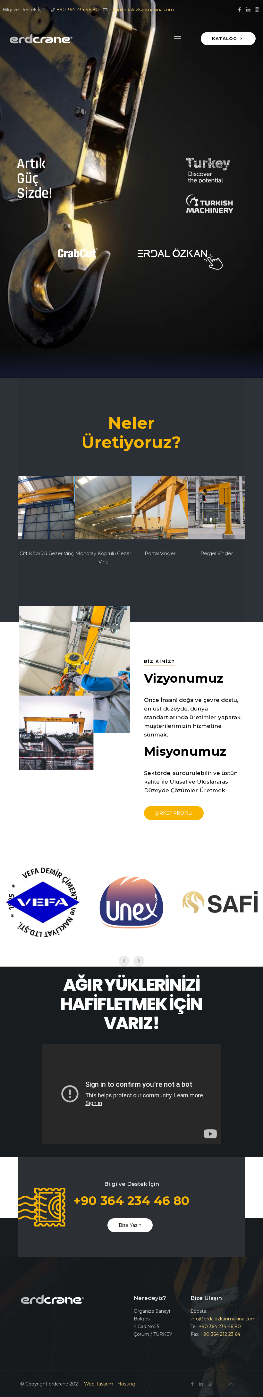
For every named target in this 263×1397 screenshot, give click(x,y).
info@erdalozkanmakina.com (141, 9)
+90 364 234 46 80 (78, 9)
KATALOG (225, 38)
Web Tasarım (98, 1384)
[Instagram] (257, 9)
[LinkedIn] (248, 9)
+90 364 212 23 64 (220, 1334)
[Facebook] (239, 9)
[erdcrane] (41, 39)
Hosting (126, 1384)
